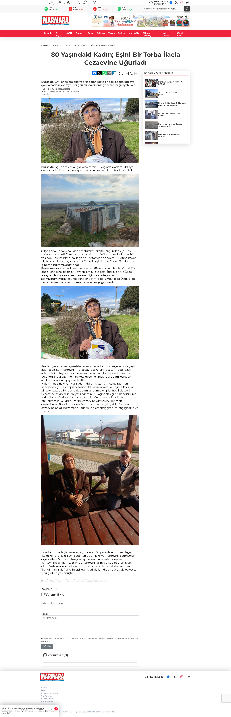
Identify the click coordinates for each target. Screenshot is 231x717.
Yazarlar (59, 4)
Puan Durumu (94, 4)
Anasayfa (52, 4)
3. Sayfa (58, 34)
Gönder (47, 646)
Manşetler (48, 33)
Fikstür (85, 4)
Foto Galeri (67, 4)
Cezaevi (90, 581)
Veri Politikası (46, 696)
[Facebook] (171, 3)
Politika (121, 33)
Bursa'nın (48, 268)
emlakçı (76, 366)
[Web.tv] (187, 3)
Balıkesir (101, 33)
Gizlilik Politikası (47, 702)
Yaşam (111, 33)
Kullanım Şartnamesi (49, 693)
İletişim (44, 690)
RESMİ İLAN (179, 34)
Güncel (61, 581)
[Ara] (187, 8)
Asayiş (52, 581)
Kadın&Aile (134, 33)
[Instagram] (182, 3)
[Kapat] (56, 709)
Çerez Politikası (47, 699)
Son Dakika (101, 581)
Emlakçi (80, 581)
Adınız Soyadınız (52, 603)
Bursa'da (47, 81)
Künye (44, 688)
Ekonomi (80, 33)
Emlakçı (110, 278)
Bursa (90, 33)
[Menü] (44, 2)
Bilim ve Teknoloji (147, 34)
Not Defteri (166, 34)
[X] (176, 3)
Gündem (70, 581)
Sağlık (69, 33)
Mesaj (45, 613)
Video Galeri (77, 4)
